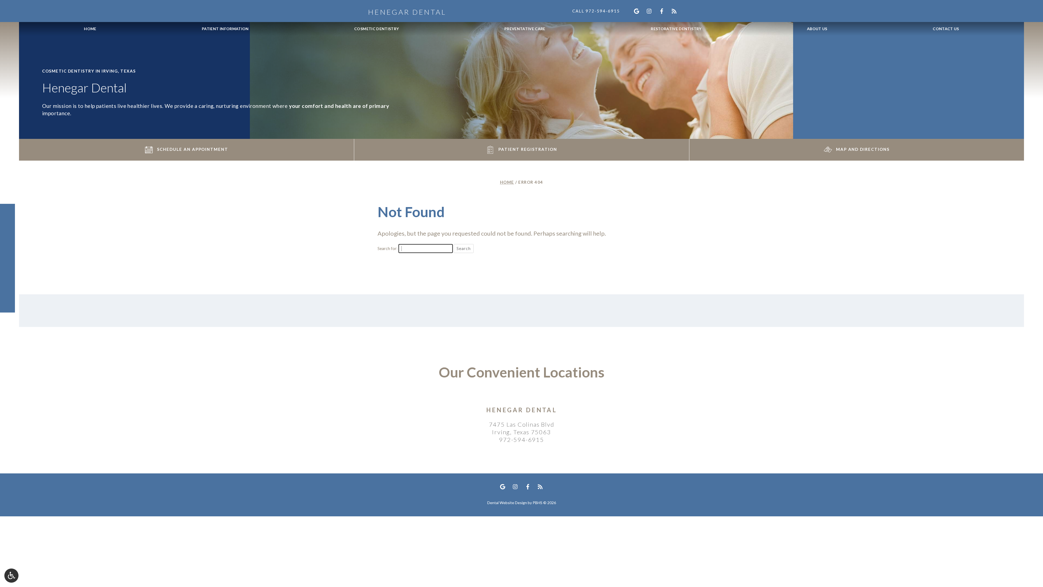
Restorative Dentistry (676, 29)
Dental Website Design (507, 502)
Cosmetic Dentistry (376, 29)
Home (90, 29)
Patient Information (225, 29)
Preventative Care (524, 29)
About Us (817, 29)
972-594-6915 (521, 439)
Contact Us (946, 29)
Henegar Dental (521, 410)
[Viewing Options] (11, 575)
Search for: (388, 248)
